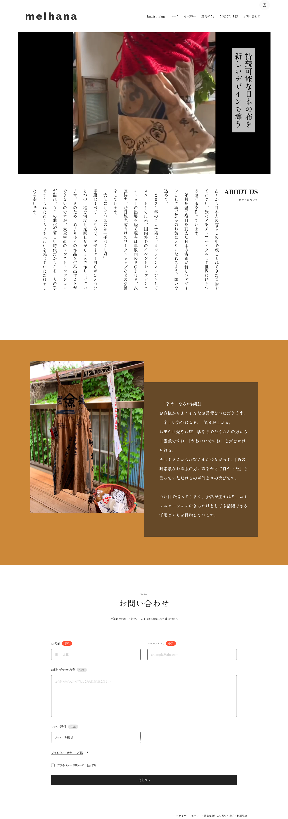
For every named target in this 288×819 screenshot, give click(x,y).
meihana (53, 16)
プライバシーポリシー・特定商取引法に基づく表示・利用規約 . (214, 815)
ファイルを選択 (64, 737)
